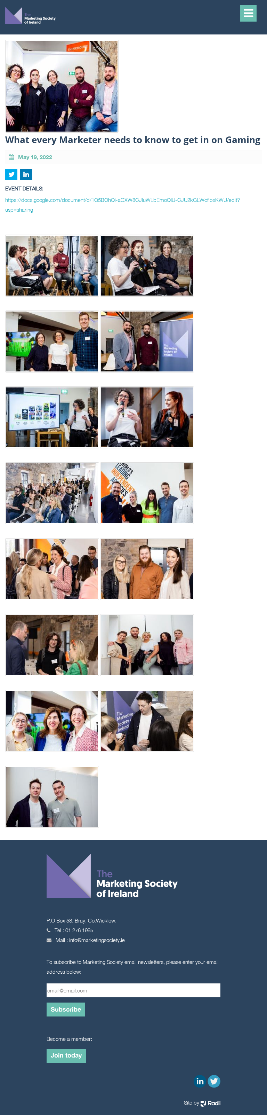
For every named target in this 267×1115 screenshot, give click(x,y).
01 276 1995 (79, 930)
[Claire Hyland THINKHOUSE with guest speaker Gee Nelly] (147, 420)
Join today (66, 1055)
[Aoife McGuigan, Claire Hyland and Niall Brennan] (52, 344)
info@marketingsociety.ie (97, 940)
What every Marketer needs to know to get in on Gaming (132, 139)
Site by (192, 1102)
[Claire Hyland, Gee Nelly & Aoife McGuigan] (147, 269)
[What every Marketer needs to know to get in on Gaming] (147, 344)
